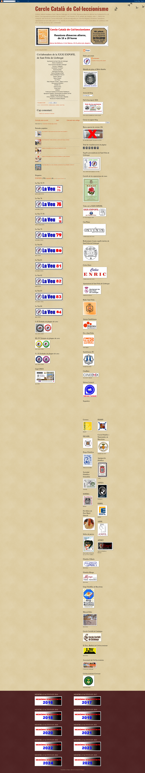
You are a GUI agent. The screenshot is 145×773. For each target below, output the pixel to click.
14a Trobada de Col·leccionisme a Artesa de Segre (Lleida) (55, 139)
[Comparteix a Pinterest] (56, 103)
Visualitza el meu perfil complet (98, 60)
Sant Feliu (62, 105)
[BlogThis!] (51, 103)
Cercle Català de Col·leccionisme (71, 8)
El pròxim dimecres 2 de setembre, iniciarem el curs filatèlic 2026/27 (58, 164)
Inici (57, 120)
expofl (55, 178)
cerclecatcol (96, 58)
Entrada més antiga (73, 120)
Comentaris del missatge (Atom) (49, 123)
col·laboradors (52, 105)
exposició (48, 178)
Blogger (82, 769)
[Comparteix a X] (53, 103)
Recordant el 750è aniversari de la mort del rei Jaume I (54, 131)
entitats (57, 105)
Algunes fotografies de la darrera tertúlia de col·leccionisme (56, 156)
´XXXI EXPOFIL (44, 105)
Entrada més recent (41, 120)
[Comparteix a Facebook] (54, 103)
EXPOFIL (38, 178)
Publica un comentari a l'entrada (46, 113)
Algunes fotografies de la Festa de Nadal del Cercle (54, 148)
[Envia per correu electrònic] (49, 103)
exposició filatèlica (60, 178)
